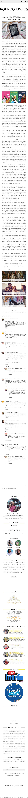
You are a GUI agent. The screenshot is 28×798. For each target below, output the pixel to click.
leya (24, 741)
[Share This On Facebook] (12, 310)
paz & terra (5, 746)
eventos (20, 564)
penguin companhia (11, 746)
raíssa (8, 763)
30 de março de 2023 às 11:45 (13, 412)
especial (15, 564)
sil (9, 763)
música (4, 567)
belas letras (11, 731)
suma (20, 749)
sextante (17, 749)
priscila (5, 763)
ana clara (8, 312)
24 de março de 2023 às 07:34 (13, 352)
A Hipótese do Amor (20, 41)
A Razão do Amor (10, 246)
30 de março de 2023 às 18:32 (15, 420)
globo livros (5, 739)
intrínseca (6, 741)
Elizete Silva (7, 412)
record (23, 748)
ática (15, 753)
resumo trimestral (6, 571)
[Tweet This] (14, 310)
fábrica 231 (9, 738)
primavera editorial (6, 748)
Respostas (7, 366)
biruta (24, 731)
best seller (21, 731)
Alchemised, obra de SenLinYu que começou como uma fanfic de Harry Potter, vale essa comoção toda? (15, 630)
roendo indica (14, 571)
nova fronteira (19, 743)
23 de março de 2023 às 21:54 (11, 342)
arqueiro (23, 312)
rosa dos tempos (8, 749)
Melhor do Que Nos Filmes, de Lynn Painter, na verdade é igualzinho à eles (16, 653)
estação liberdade (13, 736)
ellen (11, 761)
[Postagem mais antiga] (25, 486)
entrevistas (10, 564)
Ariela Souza (7, 401)
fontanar (23, 736)
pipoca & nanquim (18, 746)
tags (9, 572)
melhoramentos (11, 743)
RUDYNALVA (7, 318)
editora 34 (5, 736)
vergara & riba (5, 753)
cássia (8, 761)
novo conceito (9, 744)
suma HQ (23, 749)
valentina (23, 751)
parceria (13, 567)
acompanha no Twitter (6, 183)
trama (14, 751)
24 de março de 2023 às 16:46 (14, 378)
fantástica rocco (18, 736)
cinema (19, 562)
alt (12, 730)
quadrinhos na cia (17, 748)
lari (20, 761)
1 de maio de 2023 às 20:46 (21, 433)
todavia (8, 751)
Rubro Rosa (7, 352)
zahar (14, 753)
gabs (13, 761)
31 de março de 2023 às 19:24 (13, 444)
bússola (4, 733)
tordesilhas (11, 751)
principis (12, 748)
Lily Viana (6, 444)
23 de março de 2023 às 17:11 (13, 318)
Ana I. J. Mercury (7, 420)
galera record (15, 738)
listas (24, 564)
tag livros (5, 751)
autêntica (7, 731)
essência (8, 736)
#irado (4, 730)
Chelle (6, 342)
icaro (15, 761)
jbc (14, 741)
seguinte (13, 749)
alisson (15, 759)
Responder (6, 328)
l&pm (22, 741)
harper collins (19, 739)
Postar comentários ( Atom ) (10, 488)
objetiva (19, 744)
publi (13, 569)
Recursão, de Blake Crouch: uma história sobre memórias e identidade (16, 638)
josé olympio (18, 741)
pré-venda (17, 258)
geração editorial (22, 738)
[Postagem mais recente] (3, 486)
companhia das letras (14, 733)
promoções (5, 569)
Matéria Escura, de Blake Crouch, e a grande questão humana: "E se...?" (16, 660)
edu (9, 761)
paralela (23, 744)
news (9, 567)
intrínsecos (11, 741)
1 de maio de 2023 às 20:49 (21, 368)
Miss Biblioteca (7, 378)
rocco (4, 749)
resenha (18, 569)
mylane (23, 761)
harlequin (14, 739)
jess (17, 761)
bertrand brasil (16, 731)
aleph (7, 730)
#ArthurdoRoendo (6, 562)
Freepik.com (17, 775)
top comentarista (15, 572)
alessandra (11, 759)
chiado (7, 733)
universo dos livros (19, 751)
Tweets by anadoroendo (14, 723)
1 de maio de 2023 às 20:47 (21, 389)
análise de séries (16, 312)
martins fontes (6, 743)
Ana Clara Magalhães (11, 368)
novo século (15, 744)
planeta (23, 746)
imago (24, 739)
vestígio (11, 753)
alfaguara (10, 730)
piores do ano (20, 567)
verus (9, 753)
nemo (16, 743)
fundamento (5, 738)
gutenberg (10, 739)
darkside (19, 734)
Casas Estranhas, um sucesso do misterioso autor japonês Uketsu (15, 645)
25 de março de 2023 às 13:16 (14, 401)
